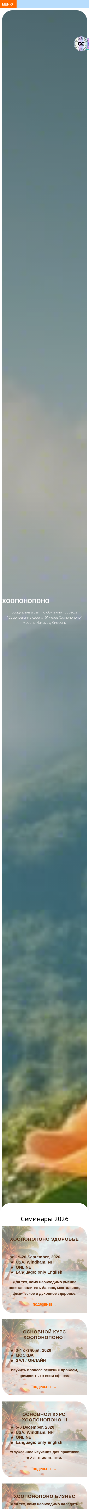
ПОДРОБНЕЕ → (44, 1304)
